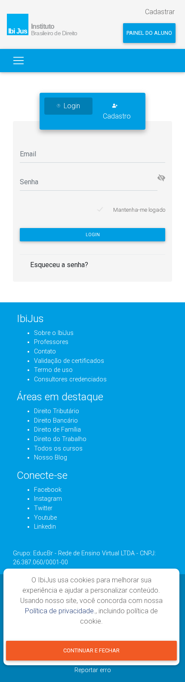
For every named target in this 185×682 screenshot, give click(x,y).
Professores (51, 342)
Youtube (45, 517)
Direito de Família (57, 429)
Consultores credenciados (70, 379)
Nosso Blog (50, 457)
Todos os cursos (58, 448)
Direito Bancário (56, 420)
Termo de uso (53, 370)
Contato (45, 351)
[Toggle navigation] (18, 60)
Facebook (48, 489)
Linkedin (45, 526)
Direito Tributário (56, 411)
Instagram (48, 498)
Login (93, 234)
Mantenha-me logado (139, 210)
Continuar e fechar (91, 650)
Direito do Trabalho (60, 439)
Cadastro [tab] (117, 116)
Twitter (43, 508)
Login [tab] (72, 106)
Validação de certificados (69, 361)
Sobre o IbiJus (54, 333)
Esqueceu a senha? (59, 265)
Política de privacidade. (60, 611)
